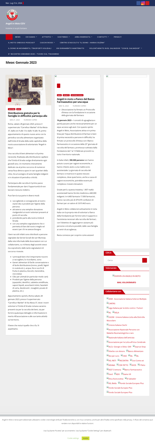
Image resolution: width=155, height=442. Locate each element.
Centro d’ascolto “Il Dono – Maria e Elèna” (82, 43)
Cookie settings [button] (73, 438)
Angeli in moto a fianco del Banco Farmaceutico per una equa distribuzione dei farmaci (76, 101)
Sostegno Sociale (77, 95)
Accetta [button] (85, 438)
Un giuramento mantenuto (70, 48)
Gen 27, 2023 (15, 120)
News (18, 37)
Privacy (118, 37)
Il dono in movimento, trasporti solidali (29, 48)
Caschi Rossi (47, 43)
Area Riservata (83, 37)
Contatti (102, 37)
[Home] (9, 37)
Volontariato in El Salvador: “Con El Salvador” (115, 48)
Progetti (66, 95)
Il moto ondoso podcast (21, 43)
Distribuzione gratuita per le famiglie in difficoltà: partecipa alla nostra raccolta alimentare (27, 115)
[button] (148, 45)
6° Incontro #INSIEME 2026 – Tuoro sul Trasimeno (33, 54)
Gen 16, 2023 (64, 106)
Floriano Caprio (30, 120)
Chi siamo (31, 37)
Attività (46, 37)
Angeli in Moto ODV (15, 23)
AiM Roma (12, 109)
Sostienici (63, 37)
